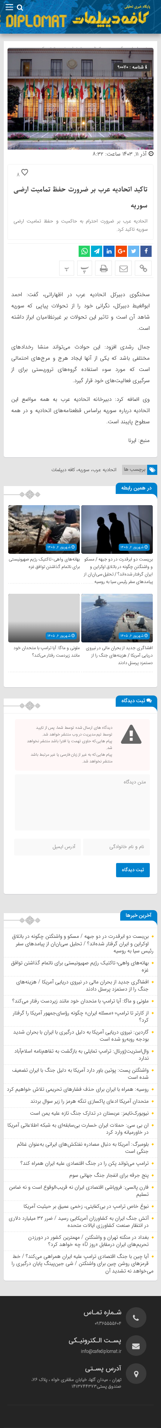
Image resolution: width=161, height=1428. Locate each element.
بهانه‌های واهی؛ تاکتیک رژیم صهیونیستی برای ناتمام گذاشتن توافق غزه (44, 563)
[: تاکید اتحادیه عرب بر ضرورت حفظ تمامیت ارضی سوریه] (123, 268)
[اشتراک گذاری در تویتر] (133, 251)
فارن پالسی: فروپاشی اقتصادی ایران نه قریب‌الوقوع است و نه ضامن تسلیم (79, 1191)
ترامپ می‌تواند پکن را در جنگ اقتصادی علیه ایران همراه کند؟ (85, 1163)
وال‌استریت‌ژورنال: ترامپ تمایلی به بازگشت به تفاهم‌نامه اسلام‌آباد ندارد (81, 1055)
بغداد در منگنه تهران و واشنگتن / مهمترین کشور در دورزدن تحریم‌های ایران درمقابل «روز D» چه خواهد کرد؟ (88, 1241)
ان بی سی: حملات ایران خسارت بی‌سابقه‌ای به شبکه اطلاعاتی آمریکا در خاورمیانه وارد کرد (78, 1129)
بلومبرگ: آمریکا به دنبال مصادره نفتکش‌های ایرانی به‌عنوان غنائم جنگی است (83, 1148)
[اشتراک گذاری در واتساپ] (84, 251)
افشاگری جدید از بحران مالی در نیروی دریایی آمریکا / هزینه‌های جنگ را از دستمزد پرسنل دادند (119, 655)
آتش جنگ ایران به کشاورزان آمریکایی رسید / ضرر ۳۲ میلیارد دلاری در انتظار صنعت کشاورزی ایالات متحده (79, 1222)
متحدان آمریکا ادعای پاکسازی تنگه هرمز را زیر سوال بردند (89, 1101)
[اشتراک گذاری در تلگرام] (96, 251)
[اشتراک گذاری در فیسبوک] (146, 251)
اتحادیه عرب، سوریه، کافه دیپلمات (83, 470)
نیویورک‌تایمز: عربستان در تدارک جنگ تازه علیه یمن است (89, 1113)
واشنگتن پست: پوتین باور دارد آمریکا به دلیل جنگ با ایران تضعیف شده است (80, 1074)
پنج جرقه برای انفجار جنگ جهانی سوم (109, 1175)
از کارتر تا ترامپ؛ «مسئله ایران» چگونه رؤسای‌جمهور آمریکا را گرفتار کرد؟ (81, 1017)
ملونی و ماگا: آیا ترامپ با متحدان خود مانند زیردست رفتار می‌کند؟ (46, 651)
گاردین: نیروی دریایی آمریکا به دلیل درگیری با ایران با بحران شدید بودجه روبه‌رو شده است (81, 1036)
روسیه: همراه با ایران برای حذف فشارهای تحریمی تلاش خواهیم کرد (78, 1089)
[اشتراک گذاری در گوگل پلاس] (121, 251)
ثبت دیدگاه (133, 870)
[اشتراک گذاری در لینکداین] (109, 251)
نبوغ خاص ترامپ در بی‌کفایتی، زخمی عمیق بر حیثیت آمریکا (86, 1206)
